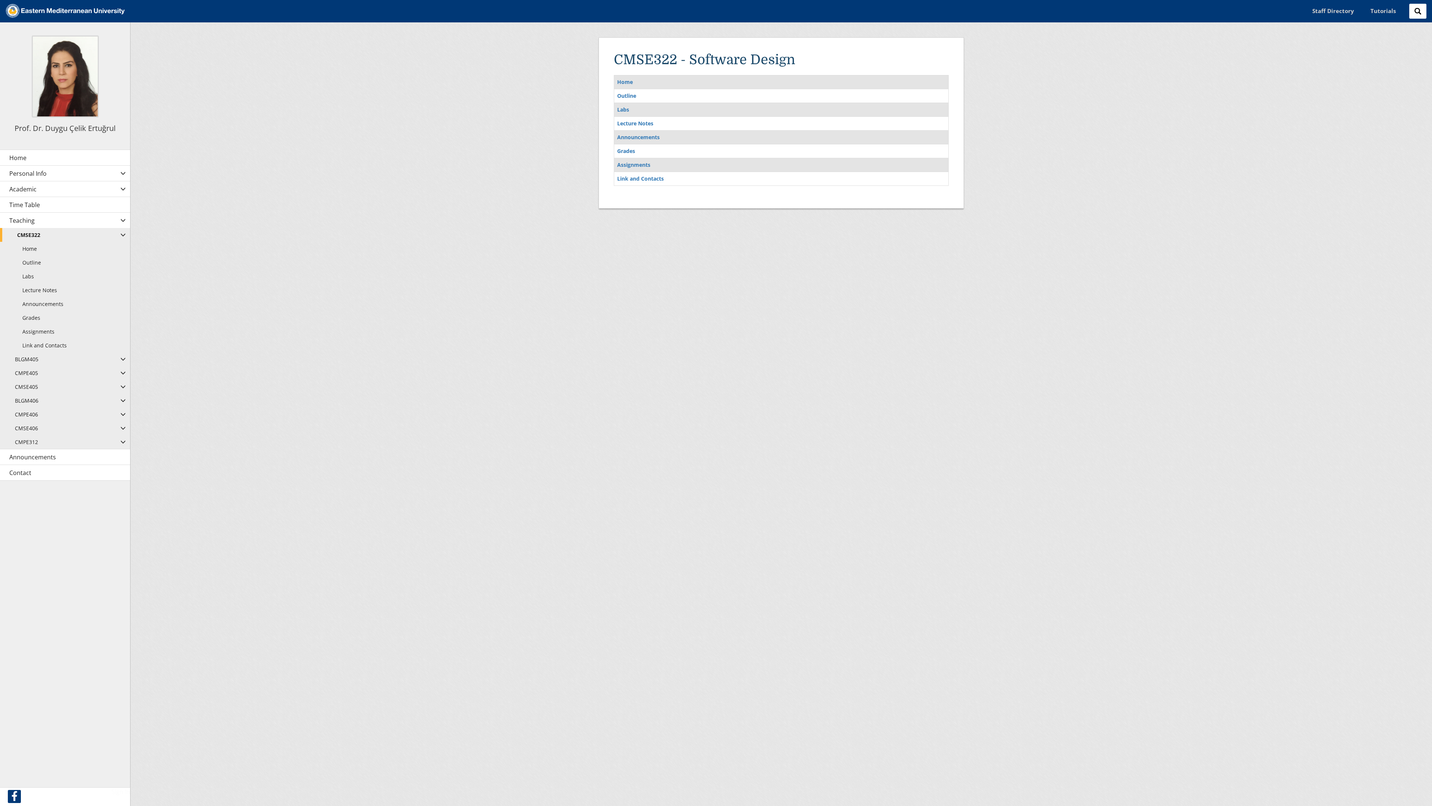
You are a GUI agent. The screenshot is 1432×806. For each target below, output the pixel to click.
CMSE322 (28, 234)
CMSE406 (26, 428)
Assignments (633, 164)
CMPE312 (26, 442)
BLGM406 (26, 400)
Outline (626, 95)
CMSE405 (26, 386)
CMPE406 (26, 414)
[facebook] (14, 796)
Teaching (22, 220)
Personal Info (28, 173)
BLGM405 (26, 359)
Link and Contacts (640, 178)
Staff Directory (1333, 11)
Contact (20, 473)
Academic (23, 189)
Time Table (24, 205)
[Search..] (1417, 11)
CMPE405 (26, 373)
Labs (623, 109)
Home (625, 81)
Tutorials (1383, 11)
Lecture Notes (635, 123)
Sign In (121, 792)
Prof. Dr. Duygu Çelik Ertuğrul (65, 128)
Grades (626, 150)
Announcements (638, 137)
